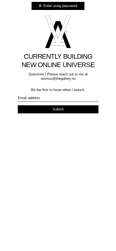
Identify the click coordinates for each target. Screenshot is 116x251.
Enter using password (59, 6)
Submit (58, 109)
